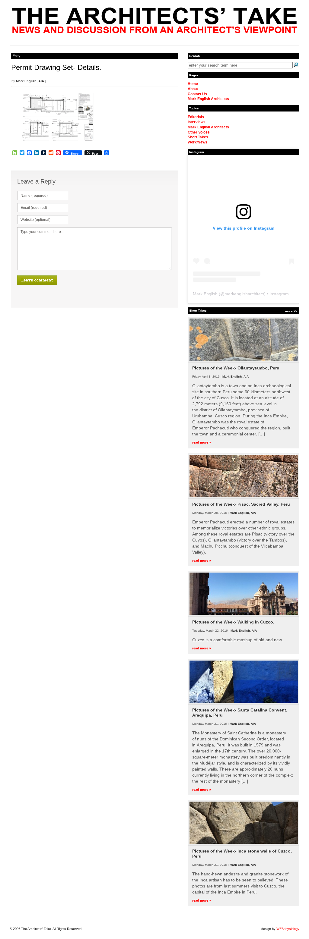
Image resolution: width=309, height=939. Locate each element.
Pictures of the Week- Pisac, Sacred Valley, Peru (241, 504)
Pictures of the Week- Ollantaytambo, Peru (235, 368)
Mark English (205, 293)
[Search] (296, 64)
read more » (201, 442)
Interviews (196, 122)
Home (193, 84)
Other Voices (199, 132)
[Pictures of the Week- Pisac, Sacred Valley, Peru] (244, 497)
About (193, 89)
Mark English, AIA (30, 81)
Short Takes (198, 137)
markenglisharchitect (244, 293)
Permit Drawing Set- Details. (56, 67)
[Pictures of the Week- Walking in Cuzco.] (244, 615)
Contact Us (197, 94)
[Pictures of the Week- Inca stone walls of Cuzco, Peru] (244, 844)
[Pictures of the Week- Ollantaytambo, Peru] (244, 361)
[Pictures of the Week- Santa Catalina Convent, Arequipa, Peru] (244, 703)
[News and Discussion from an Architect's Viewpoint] (154, 31)
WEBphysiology (287, 929)
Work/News (197, 142)
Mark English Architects (208, 99)
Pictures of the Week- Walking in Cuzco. (233, 622)
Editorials (196, 117)
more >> (291, 311)
